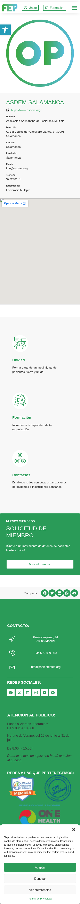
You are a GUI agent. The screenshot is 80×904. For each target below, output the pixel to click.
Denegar (40, 878)
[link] (5, 29)
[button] (74, 829)
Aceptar (40, 867)
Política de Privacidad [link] (40, 898)
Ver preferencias (40, 890)
